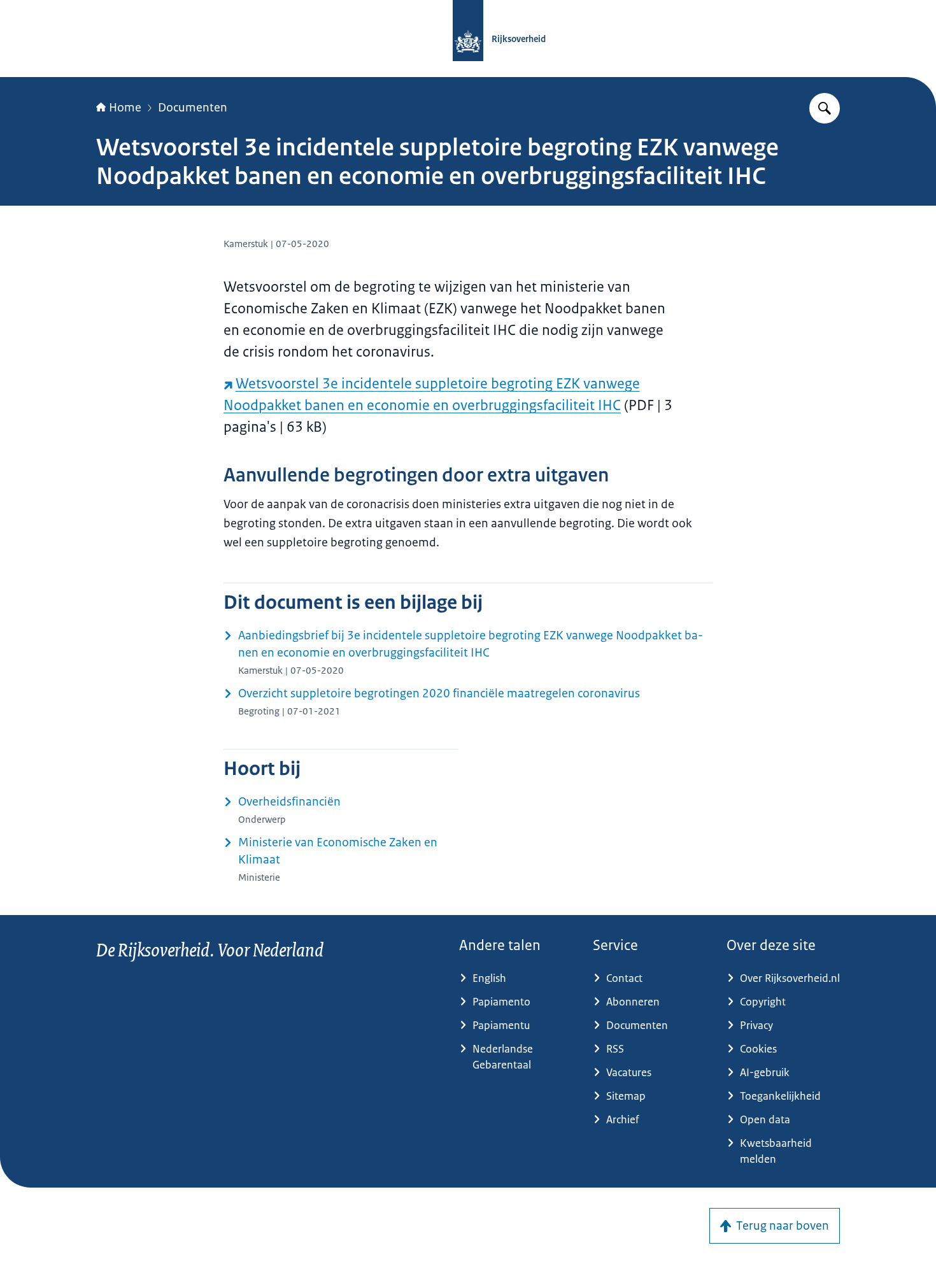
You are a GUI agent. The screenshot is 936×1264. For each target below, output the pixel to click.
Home (125, 107)
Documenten (192, 107)
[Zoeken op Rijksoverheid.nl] (824, 108)
